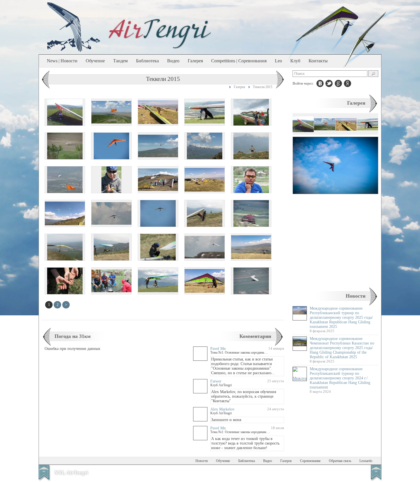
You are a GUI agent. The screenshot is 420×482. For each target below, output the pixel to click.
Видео (173, 60)
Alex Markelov (222, 409)
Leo (278, 60)
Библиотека (147, 60)
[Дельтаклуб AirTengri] (160, 33)
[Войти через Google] (338, 83)
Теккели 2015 (262, 87)
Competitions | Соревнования (239, 60)
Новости (355, 296)
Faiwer (215, 381)
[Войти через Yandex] (347, 83)
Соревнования (310, 461)
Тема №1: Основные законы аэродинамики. (241, 352)
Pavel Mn (218, 348)
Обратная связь (340, 461)
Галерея (195, 60)
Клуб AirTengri (221, 385)
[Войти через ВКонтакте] (320, 83)
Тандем (120, 60)
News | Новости (62, 60)
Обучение (95, 60)
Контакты (318, 60)
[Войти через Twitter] (329, 83)
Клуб (295, 60)
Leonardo (365, 461)
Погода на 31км (73, 336)
